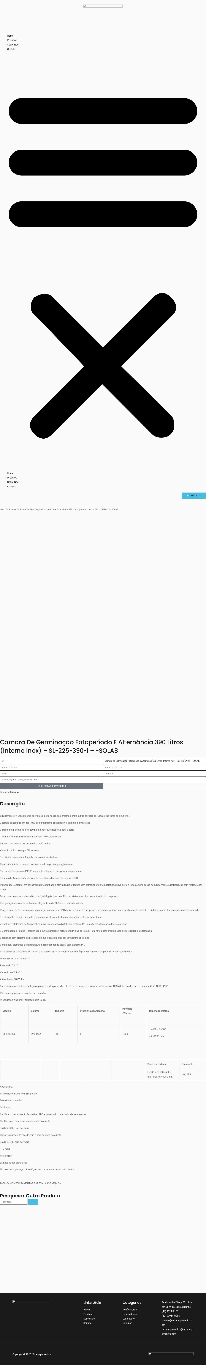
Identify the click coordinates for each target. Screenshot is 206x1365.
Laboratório (129, 1318)
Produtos (12, 40)
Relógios (127, 1323)
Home (10, 35)
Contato (11, 49)
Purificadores (130, 1309)
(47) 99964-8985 (171, 1315)
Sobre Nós (13, 44)
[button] (103, 263)
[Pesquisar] (33, 1202)
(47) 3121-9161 (170, 1311)
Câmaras (11, 509)
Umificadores (130, 1314)
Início (2, 509)
